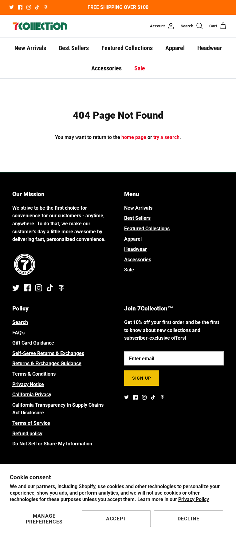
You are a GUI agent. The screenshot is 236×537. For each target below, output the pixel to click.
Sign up (141, 378)
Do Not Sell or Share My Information (52, 444)
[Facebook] (20, 7)
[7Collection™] (40, 26)
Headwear (209, 48)
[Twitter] (11, 7)
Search (20, 322)
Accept (116, 519)
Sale (139, 68)
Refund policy (27, 433)
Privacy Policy (193, 499)
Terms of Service (31, 423)
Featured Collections (127, 48)
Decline (189, 519)
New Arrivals (30, 48)
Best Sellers (74, 48)
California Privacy (31, 394)
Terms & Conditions (34, 374)
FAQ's (18, 333)
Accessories (106, 68)
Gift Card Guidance (33, 343)
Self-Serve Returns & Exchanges (48, 353)
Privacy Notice (28, 384)
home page (133, 137)
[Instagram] (28, 7)
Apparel (175, 48)
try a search (166, 137)
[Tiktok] (37, 7)
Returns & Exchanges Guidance (46, 363)
